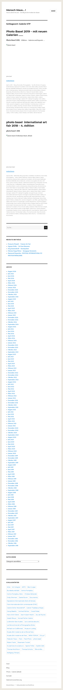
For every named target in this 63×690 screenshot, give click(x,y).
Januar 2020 (12, 453)
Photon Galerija (17, 109)
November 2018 (13, 485)
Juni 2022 (11, 386)
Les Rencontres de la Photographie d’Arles (21, 625)
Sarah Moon (33, 208)
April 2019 (11, 474)
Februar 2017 (12, 534)
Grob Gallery (42, 98)
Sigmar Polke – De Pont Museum (19, 246)
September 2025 (13, 297)
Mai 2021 (11, 416)
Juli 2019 (10, 467)
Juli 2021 (10, 412)
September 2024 (13, 324)
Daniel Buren (23, 597)
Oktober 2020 (12, 432)
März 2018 (11, 504)
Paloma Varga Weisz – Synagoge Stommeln (22, 251)
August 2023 (12, 354)
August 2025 (12, 299)
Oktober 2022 (12, 377)
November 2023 (13, 347)
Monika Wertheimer (30, 201)
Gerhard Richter (23, 611)
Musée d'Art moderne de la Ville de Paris (20, 632)
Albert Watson (36, 177)
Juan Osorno (14, 198)
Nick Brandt (35, 105)
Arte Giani (28, 86)
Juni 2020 (11, 442)
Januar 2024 (12, 343)
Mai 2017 (11, 527)
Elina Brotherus (16, 92)
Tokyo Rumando (41, 212)
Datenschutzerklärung (14, 680)
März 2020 (11, 449)
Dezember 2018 (13, 483)
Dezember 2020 (13, 428)
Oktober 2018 (12, 488)
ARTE (24, 587)
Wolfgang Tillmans (13, 653)
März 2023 (11, 366)
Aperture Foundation (20, 86)
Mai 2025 (11, 306)
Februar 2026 (12, 285)
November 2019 (13, 458)
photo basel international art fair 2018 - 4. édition (19, 205)
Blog (15, 85)
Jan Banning (20, 196)
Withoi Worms (32, 213)
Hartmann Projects (11, 100)
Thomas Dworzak (31, 212)
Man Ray (20, 105)
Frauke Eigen (38, 93)
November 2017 (13, 513)
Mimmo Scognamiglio (19, 201)
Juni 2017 (11, 525)
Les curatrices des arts (32, 621)
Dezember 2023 (13, 345)
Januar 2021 (12, 426)
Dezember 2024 (13, 317)
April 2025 (11, 308)
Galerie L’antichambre (21, 97)
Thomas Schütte (27, 649)
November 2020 (13, 430)
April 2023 (11, 363)
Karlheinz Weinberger (33, 198)
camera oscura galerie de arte (34, 180)
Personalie (20, 85)
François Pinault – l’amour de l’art (19, 244)
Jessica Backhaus (36, 196)
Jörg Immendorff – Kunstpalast (18, 248)
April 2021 (11, 419)
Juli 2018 (10, 495)
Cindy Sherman (10, 184)
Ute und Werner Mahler (12, 213)
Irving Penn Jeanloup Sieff (18, 102)
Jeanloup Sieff (27, 196)
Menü (53, 11)
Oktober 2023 (12, 350)
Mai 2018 (11, 499)
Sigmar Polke (29, 646)
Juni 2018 (11, 497)
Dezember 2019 (13, 456)
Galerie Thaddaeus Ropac (35, 608)
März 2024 (11, 338)
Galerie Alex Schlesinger (14, 95)
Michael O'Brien (27, 105)
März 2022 (11, 393)
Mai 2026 (11, 278)
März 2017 (11, 532)
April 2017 (11, 529)
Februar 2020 (12, 451)
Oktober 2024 (12, 322)
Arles (8, 587)
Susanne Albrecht (33, 111)
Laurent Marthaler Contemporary (29, 104)
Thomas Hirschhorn (13, 649)
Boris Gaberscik (21, 180)
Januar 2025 (12, 315)
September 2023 (13, 352)
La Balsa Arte (17, 199)
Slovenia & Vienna (14, 111)
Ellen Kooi (23, 92)
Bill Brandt (19, 88)
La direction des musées (15, 621)
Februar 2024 (12, 340)
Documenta (34, 597)
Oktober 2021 (12, 405)
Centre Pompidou (27, 590)
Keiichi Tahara (10, 199)
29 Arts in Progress (41, 85)
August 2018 (12, 492)
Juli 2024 (11, 329)
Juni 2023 (11, 359)
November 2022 (13, 375)
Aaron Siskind (18, 177)
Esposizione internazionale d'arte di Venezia (21, 601)
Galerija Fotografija (33, 98)
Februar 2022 (12, 396)
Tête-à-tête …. (39, 649)
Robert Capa (9, 208)
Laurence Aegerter (15, 104)
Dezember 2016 (13, 538)
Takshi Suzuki (43, 210)
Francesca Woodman (29, 93)
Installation (32, 175)
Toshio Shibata (23, 112)
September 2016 (13, 545)
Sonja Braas (9, 210)
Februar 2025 (12, 313)
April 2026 (11, 280)
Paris (20, 639)
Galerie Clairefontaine (41, 95)
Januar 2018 (12, 508)
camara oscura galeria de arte (30, 88)
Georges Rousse (33, 193)
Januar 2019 (12, 481)
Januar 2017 (11, 536)
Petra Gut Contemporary (30, 107)
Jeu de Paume (40, 615)
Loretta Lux (41, 104)
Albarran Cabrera (27, 177)
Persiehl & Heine (19, 107)
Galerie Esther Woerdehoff (16, 608)
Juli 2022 (11, 384)
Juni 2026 (11, 276)
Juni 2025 (11, 303)
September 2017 (13, 518)
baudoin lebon (43, 86)
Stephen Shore (17, 210)
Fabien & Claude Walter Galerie (20, 187)
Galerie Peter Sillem (33, 97)
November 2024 (13, 320)
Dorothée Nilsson (36, 90)
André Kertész (10, 86)
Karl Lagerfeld (38, 102)
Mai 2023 (11, 361)
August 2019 (12, 465)
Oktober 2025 (12, 294)
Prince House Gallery (23, 206)
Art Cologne (16, 587)
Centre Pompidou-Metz (15, 594)
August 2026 (12, 271)
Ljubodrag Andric (42, 199)
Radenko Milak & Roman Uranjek (38, 206)
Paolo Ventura (17, 203)
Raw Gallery (25, 109)
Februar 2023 (12, 368)
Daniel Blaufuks (31, 184)
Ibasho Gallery (35, 100)
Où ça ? (42, 635)
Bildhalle (13, 88)
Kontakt (9, 676)
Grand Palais (35, 611)
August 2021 (12, 409)
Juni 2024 (11, 331)
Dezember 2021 (13, 400)
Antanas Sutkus (17, 179)
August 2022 (12, 382)
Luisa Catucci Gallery (11, 105)
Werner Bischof (37, 112)
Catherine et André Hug (24, 90)
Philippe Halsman (35, 203)
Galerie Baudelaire (33, 189)
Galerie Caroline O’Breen (28, 95)
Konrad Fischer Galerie (25, 618)
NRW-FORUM (33, 635)
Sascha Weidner (41, 208)
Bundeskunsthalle (13, 590)
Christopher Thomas (41, 182)
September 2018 (13, 490)
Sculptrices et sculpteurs (15, 646)
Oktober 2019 (12, 460)
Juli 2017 (10, 522)
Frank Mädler (41, 187)
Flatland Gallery (10, 93)
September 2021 (13, 407)
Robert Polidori (18, 208)
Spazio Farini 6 (24, 111)
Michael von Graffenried (15, 628)
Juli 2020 (11, 439)
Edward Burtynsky (32, 186)
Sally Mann (39, 109)
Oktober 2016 (12, 543)
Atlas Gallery (35, 86)
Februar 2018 (12, 506)
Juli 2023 (11, 356)
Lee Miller (34, 199)
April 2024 (11, 336)
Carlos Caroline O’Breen (15, 182)
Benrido (8, 88)
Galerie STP (24, 98)
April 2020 (11, 446)
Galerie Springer (16, 98)
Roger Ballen (32, 109)
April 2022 (11, 391)
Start (8, 664)
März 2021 (11, 421)
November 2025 (13, 292)
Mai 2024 (11, 333)
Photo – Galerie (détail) (13, 672)
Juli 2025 (11, 301)
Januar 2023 (12, 370)
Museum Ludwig (30, 628)
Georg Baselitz (12, 611)
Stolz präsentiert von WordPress (25, 685)
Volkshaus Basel (23, 213)
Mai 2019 (11, 472)
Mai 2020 (11, 444)
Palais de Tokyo (12, 639)
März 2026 (11, 283)
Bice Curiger (32, 587)
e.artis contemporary (21, 186)
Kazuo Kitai (43, 198)
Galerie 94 (24, 189)
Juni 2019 (11, 469)
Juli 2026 (11, 274)
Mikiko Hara (9, 201)
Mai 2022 (11, 389)
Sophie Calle (40, 646)
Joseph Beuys (11, 618)
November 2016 (13, 541)
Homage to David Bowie (29, 194)
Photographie (26, 85)
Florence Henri (19, 93)
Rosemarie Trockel (24, 642)
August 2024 (12, 327)
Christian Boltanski (31, 594)
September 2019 (13, 462)
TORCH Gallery (14, 112)
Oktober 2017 (12, 515)
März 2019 (11, 476)
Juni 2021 (11, 414)
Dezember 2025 (13, 290)
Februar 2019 (12, 479)
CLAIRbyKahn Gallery (20, 184)
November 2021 (13, 403)
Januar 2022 (12, 398)
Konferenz (38, 175)
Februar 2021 (12, 423)
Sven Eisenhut (35, 210)
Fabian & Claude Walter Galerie (34, 92)
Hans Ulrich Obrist (13, 615)
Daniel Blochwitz (39, 184)
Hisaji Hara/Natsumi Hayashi (24, 100)
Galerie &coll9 (17, 189)
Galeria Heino (10, 189)
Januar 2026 (12, 287)
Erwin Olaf (9, 187)
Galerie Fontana (10, 97)
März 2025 (11, 310)
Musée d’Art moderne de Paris (17, 635)
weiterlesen (10, 81)
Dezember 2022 (13, 373)
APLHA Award (36, 179)
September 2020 (13, 435)
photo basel (9, 109)
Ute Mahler (30, 112)
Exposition (26, 175)
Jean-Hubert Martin (27, 615)
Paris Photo (28, 639)
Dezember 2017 (13, 511)
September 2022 (13, 379)
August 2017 (12, 520)
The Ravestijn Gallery (20, 212)
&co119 (33, 85)
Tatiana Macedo (10, 212)
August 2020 (12, 437)
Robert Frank (11, 642)
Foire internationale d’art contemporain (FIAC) (22, 604)
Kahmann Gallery (29, 102)
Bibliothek (17, 175)
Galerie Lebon (26, 191)
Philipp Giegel (41, 107)
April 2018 (11, 502)
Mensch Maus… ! (16, 10)
